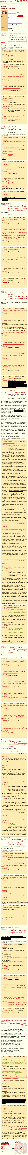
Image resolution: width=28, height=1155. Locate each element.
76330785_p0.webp (8, 607)
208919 (21, 1122)
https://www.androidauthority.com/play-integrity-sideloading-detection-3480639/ (15, 1077)
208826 (21, 1113)
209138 (21, 769)
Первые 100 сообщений (16, 298)
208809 (21, 965)
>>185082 (10, 59)
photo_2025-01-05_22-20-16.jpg (11, 116)
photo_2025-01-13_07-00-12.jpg (11, 259)
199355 (15, 1025)
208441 (21, 320)
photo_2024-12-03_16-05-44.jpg (11, 239)
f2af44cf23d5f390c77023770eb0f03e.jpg (13, 987)
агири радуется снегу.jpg (9, 907)
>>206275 (4, 563)
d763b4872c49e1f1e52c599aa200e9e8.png (13, 367)
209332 (21, 149)
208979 (21, 916)
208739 (21, 944)
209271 (21, 237)
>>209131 (4, 777)
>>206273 (4, 526)
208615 (21, 693)
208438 (21, 308)
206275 (21, 524)
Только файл (13, 1141)
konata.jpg (5, 782)
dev (7, 1)
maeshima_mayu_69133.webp (8, 391)
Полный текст (18, 521)
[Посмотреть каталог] (21, 1)
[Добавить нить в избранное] (11, 39)
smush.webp (6, 1123)
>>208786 (4, 1083)
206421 (21, 567)
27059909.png (6, 966)
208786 (21, 1068)
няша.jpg (3, 646)
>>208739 (4, 953)
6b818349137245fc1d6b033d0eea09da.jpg (11, 33)
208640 (21, 353)
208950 (21, 853)
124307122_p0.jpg (5, 126)
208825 (21, 1105)
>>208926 (10, 732)
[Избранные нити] (15, 1)
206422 (21, 605)
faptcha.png (6, 98)
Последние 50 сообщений (17, 210)
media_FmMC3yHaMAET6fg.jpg (10, 673)
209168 (21, 137)
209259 (21, 376)
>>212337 (10, 823)
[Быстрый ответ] (14, 39)
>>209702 (10, 101)
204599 (21, 660)
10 (19, 1148)
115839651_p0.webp (8, 568)
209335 (21, 178)
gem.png (5, 280)
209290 (21, 247)
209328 (21, 145)
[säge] (10, 30)
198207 (17, 841)
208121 (21, 217)
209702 (21, 86)
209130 (21, 754)
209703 (21, 96)
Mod (2, 1146)
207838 (21, 681)
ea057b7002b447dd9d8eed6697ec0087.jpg (13, 355)
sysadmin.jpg (6, 820)
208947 (21, 986)
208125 (21, 229)
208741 (21, 950)
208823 (21, 975)
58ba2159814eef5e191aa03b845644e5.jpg (13, 999)
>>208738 (4, 947)
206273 (21, 441)
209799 (21, 268)
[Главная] (26, 1)
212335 (21, 781)
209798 (21, 258)
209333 (21, 161)
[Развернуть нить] (13, 39)
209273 (21, 50)
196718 (21, 206)
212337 (21, 813)
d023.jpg (5, 106)
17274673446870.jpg (8, 66)
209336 (21, 191)
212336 (21, 798)
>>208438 (4, 323)
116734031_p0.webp (8, 626)
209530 (21, 75)
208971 (21, 905)
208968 (21, 887)
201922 (15, 296)
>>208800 (4, 1108)
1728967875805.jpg (8, 855)
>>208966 (4, 890)
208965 (21, 1008)
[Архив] (18, 1)
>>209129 (4, 756)
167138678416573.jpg (6, 837)
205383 (21, 1056)
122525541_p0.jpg (7, 977)
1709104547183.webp (8, 443)
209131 (21, 763)
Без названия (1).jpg (6, 740)
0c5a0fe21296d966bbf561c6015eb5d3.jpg (13, 76)
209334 (21, 168)
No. (23, 37)
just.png (3, 203)
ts (13, 1)
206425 (21, 624)
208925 (21, 703)
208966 (21, 863)
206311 (21, 560)
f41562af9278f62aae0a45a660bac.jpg (12, 88)
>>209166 (4, 140)
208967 (21, 875)
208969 (21, 895)
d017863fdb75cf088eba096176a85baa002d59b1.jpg (14, 290)
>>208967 (4, 891)
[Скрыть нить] (10, 39)
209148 (21, 727)
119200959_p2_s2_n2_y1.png (10, 1010)
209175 (21, 637)
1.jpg (4, 169)
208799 (21, 1080)
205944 (21, 671)
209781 (21, 115)
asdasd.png (5, 270)
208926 (21, 715)
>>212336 (4, 815)
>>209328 (10, 154)
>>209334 (4, 186)
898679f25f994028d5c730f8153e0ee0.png (13, 661)
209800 (21, 278)
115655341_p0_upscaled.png (10, 695)
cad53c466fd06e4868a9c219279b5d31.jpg (13, 310)
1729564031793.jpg (8, 917)
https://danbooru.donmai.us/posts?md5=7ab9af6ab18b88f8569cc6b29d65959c (17, 1004)
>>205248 (4, 1059)
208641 (21, 365)
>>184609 (10, 55)
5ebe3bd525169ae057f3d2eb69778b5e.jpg (13, 51)
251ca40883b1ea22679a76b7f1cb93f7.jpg (13, 344)
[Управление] (24, 1)
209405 (21, 64)
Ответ (18, 39)
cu (5, 1)
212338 (21, 819)
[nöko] (14, 30)
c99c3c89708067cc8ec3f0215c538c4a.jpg (13, 683)
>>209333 (10, 172)
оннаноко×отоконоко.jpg (7, 927)
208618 (21, 342)
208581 (21, 330)
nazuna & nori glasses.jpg (9, 378)
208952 (21, 997)
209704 (21, 104)
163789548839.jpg (7, 249)
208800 (21, 1088)
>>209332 (4, 164)
